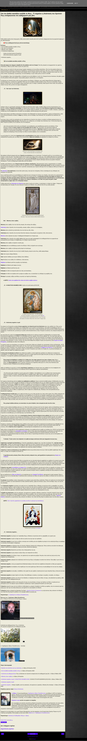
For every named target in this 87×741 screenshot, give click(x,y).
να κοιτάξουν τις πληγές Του (19, 467)
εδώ (43, 315)
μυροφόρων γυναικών (21, 431)
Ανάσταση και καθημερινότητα (8, 673)
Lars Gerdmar (38, 528)
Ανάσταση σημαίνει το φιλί (7, 682)
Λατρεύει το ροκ (16, 700)
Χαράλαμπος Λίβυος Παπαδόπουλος (37, 693)
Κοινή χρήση (3, 722)
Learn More (70, 3)
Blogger (34, 739)
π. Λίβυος (14, 693)
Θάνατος (3, 235)
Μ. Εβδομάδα (17, 715)
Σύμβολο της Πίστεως (47, 347)
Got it (76, 3)
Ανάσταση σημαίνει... (6, 684)
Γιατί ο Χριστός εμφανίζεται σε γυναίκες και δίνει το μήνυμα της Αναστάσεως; (25, 500)
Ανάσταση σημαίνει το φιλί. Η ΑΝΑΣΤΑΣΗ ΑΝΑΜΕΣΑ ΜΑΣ (15, 679)
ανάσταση (4, 170)
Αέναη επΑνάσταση (18, 689)
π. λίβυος (26, 715)
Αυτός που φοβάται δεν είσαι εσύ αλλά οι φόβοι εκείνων (22, 280)
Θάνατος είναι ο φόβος (6, 676)
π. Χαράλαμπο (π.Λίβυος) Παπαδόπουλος (18, 594)
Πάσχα (22, 715)
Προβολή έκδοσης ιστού (32, 736)
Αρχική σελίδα (32, 733)
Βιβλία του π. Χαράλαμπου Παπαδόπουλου (39, 712)
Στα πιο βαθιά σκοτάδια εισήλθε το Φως (10, 670)
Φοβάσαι (3, 262)
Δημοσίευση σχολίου (7, 729)
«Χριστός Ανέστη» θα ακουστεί (33, 590)
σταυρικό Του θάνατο (37, 474)
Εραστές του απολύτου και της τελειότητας (11, 668)
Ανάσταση (3, 227)
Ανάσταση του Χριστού (17, 183)
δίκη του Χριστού (16, 474)
